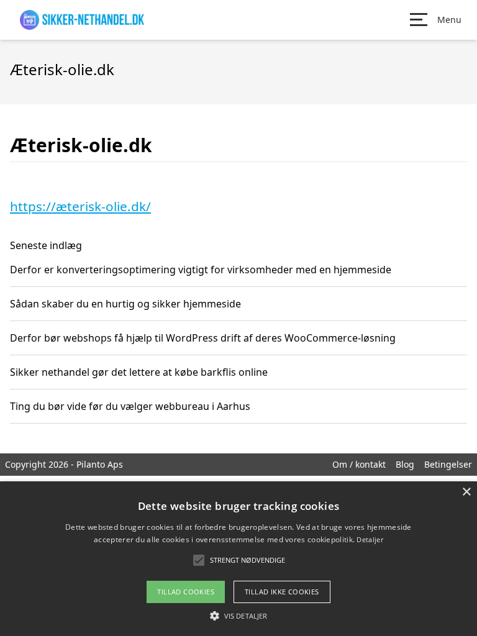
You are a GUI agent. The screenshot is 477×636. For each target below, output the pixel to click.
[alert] (238, 558)
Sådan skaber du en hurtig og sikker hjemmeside (125, 304)
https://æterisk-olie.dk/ (80, 206)
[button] (238, 615)
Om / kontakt (359, 464)
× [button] (466, 492)
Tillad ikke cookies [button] (282, 591)
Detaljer (370, 539)
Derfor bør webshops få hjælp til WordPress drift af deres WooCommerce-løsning (203, 338)
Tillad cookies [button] (185, 591)
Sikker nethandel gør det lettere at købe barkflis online (139, 372)
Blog (405, 464)
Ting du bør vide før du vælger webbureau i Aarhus (130, 406)
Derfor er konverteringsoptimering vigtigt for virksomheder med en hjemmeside (200, 269)
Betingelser (448, 464)
